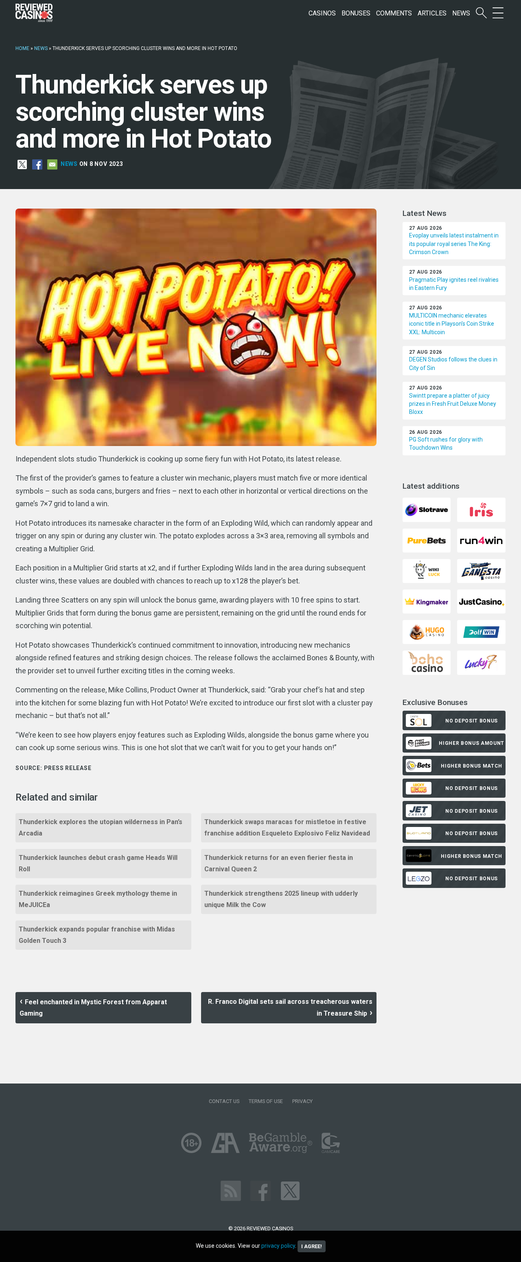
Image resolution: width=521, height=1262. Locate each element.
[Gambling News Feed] (231, 1191)
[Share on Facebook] (37, 164)
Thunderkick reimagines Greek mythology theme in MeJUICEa (98, 899)
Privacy (302, 1101)
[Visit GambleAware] (280, 1143)
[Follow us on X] (290, 1191)
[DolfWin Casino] (481, 631)
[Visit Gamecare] (331, 1143)
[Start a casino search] (481, 13)
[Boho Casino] (427, 662)
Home (22, 48)
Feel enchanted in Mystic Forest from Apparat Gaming (93, 1007)
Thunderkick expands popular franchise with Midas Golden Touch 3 (97, 934)
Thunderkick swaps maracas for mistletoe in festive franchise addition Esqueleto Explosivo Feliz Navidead (287, 827)
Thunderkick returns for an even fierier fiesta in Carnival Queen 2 (278, 863)
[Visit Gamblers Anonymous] (225, 1143)
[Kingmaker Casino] (427, 601)
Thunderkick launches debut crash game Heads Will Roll (98, 863)
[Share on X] (22, 164)
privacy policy (278, 1245)
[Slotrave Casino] (427, 509)
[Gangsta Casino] (481, 570)
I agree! (311, 1246)
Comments (394, 13)
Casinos (322, 13)
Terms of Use (266, 1101)
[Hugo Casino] (427, 631)
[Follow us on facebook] (260, 1191)
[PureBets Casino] (427, 540)
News (461, 13)
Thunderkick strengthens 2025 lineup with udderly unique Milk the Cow (281, 899)
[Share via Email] (52, 164)
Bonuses (355, 13)
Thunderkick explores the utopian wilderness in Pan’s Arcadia (100, 827)
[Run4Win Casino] (481, 540)
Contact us (224, 1101)
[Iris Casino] (481, 509)
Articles (432, 13)
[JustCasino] (481, 601)
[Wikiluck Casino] (427, 570)
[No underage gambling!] (191, 1143)
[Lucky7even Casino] (481, 662)
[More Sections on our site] (498, 13)
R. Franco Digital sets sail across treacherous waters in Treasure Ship (290, 1007)
